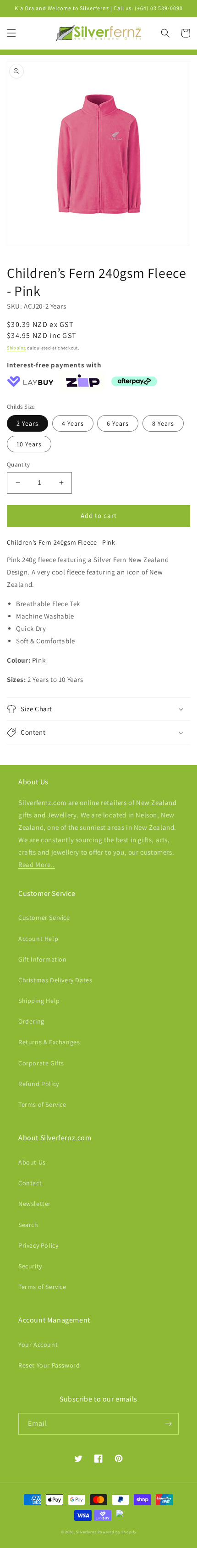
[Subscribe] (168, 1424)
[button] (11, 33)
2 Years (27, 423)
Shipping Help (39, 1000)
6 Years (118, 423)
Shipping (16, 348)
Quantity (18, 464)
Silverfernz (86, 1531)
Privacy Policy (38, 1245)
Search (28, 1225)
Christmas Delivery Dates (55, 980)
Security (30, 1266)
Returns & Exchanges (49, 1042)
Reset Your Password (49, 1365)
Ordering (31, 1021)
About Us (32, 1162)
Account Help (38, 938)
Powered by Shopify (117, 1531)
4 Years (73, 423)
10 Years (29, 444)
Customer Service (44, 917)
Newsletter (34, 1203)
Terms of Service (42, 1104)
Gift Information (42, 959)
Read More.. (36, 864)
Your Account (38, 1344)
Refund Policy (38, 1084)
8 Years (163, 423)
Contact (30, 1183)
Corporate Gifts (41, 1063)
